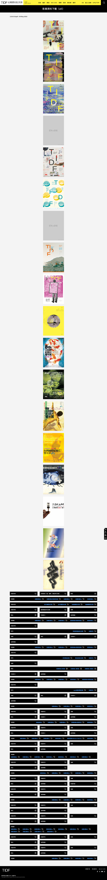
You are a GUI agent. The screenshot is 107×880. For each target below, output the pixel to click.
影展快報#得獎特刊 (76, 722)
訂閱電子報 (87, 869)
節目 (48, 2)
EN (83, 3)
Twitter (100, 871)
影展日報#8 (14, 831)
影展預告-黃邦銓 (75, 668)
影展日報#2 (67, 706)
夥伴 (74, 2)
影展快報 (73, 784)
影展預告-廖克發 (60, 668)
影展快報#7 (85, 757)
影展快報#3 (67, 599)
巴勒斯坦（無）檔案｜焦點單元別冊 (50, 593)
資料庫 (69, 2)
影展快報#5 (61, 757)
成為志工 (105, 535)
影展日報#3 (46, 738)
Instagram (104, 871)
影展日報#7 (85, 829)
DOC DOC (54, 2)
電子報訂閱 (105, 538)
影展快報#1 (90, 599)
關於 (44, 2)
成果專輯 (73, 615)
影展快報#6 (73, 757)
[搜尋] (104, 2)
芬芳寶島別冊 (66, 658)
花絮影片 (43, 615)
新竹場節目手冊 (48, 604)
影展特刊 (91, 631)
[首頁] (11, 2)
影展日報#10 (38, 831)
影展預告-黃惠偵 (89, 668)
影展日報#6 (73, 829)
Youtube (102, 871)
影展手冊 (13, 593)
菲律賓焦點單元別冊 (78, 631)
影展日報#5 (90, 738)
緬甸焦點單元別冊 (45, 610)
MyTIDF (96, 2)
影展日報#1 (23, 738)
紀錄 (64, 2)
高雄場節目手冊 (89, 604)
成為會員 (105, 529)
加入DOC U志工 (102, 869)
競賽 (60, 2)
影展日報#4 (58, 738)
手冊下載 (105, 532)
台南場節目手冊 (76, 604)
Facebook (97, 871)
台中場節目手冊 (62, 604)
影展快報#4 (38, 599)
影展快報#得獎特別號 (52, 599)
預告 (72, 593)
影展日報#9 (26, 831)
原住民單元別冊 (79, 658)
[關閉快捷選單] (104, 528)
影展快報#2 (78, 599)
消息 (39, 2)
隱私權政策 (94, 869)
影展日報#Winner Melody (74, 738)
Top (104, 877)
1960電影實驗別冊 (78, 690)
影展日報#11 (50, 831)
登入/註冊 (88, 3)
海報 (72, 610)
